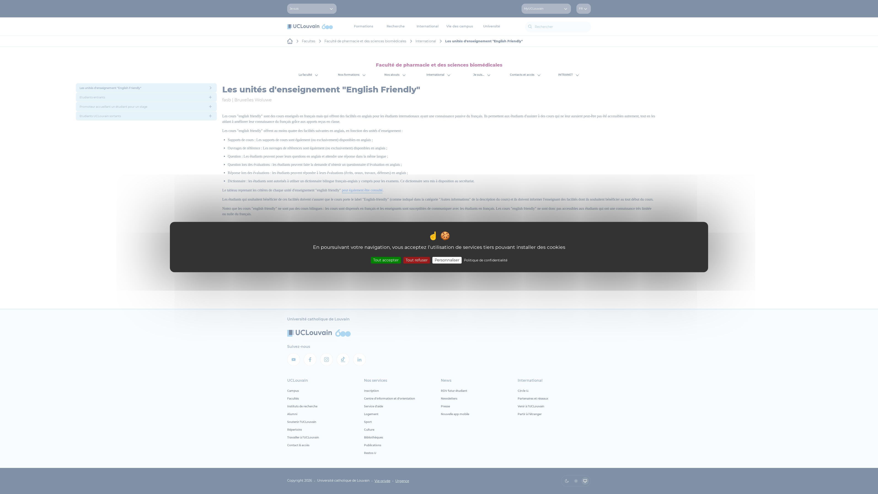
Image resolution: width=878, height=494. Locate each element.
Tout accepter (386, 260)
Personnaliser (447, 260)
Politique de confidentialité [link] (485, 260)
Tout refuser (417, 260)
